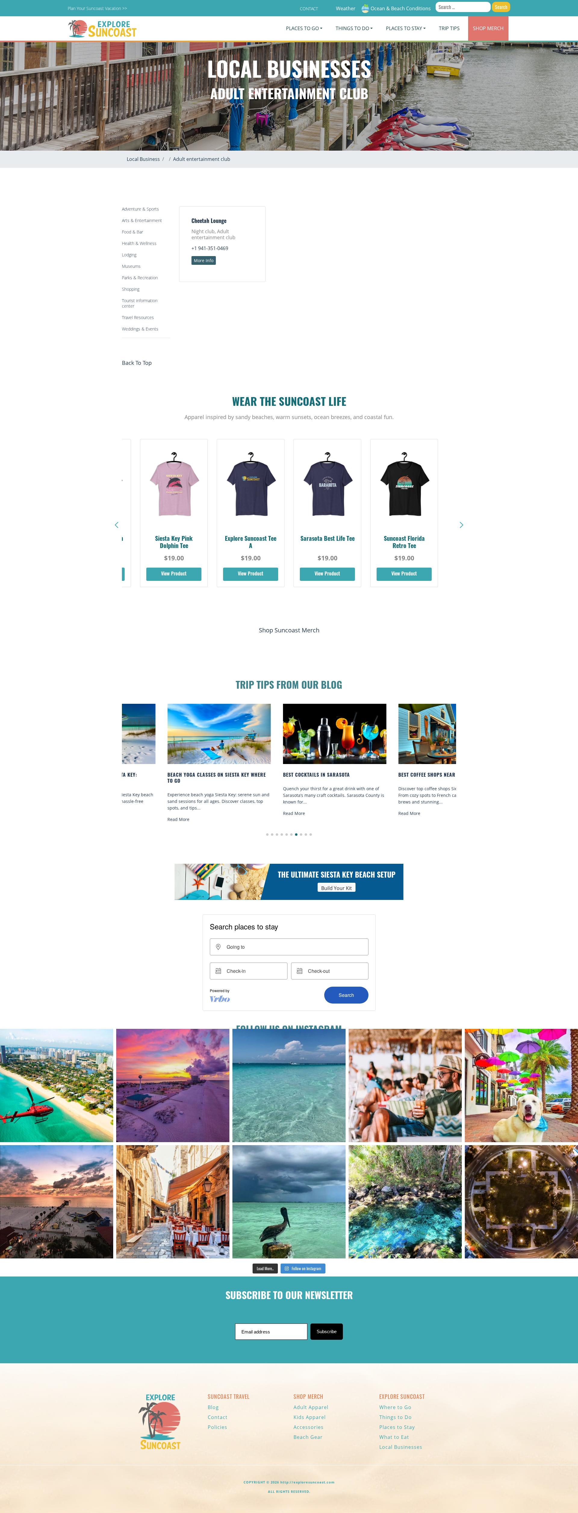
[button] (461, 525)
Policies (217, 1427)
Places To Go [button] (302, 28)
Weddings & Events (140, 329)
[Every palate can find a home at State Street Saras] (172, 1201)
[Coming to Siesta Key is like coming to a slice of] (405, 1085)
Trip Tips (449, 28)
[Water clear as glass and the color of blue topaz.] (405, 1201)
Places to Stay (397, 1427)
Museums (131, 266)
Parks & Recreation (140, 277)
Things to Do (395, 1417)
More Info (203, 260)
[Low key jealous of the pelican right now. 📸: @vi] (289, 1201)
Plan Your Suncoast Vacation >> (97, 8)
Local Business (143, 159)
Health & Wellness (139, 243)
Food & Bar (132, 232)
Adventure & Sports (140, 209)
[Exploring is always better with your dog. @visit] (521, 1085)
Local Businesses (400, 1447)
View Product (174, 574)
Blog (213, 1407)
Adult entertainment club (201, 159)
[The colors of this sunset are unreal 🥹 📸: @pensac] (172, 1085)
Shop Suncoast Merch (289, 630)
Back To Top (137, 362)
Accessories (309, 1427)
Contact (309, 8)
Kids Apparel (310, 1417)
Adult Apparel (311, 1407)
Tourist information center (139, 303)
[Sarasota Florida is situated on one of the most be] (56, 1085)
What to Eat (394, 1437)
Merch (488, 28)
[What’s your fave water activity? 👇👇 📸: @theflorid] (289, 1085)
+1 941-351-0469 (209, 248)
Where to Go (395, 1407)
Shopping (130, 289)
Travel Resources (138, 317)
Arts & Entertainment (142, 220)
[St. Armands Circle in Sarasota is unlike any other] (521, 1201)
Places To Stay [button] (404, 28)
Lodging (129, 255)
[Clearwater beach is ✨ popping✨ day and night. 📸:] (56, 1201)
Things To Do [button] (352, 28)
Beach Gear (308, 1437)
